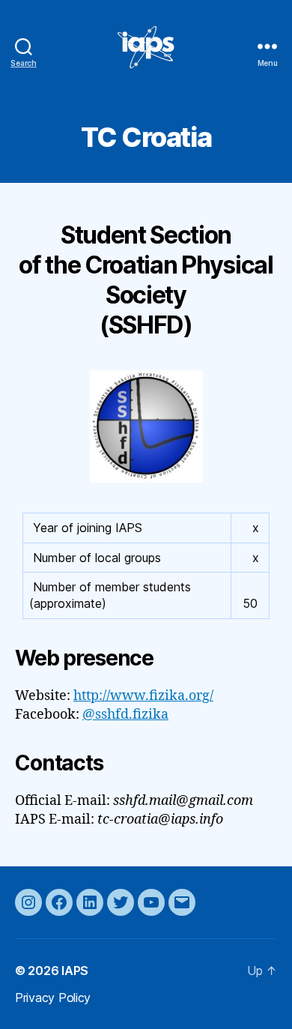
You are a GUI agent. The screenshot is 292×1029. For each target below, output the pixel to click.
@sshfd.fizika (125, 714)
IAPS (74, 970)
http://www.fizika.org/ (143, 695)
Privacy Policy (53, 997)
